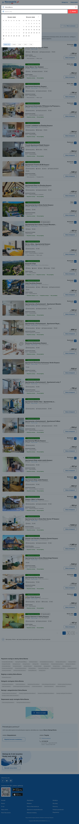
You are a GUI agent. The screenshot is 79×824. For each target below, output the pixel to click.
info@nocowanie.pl (46, 738)
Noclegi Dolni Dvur (67, 666)
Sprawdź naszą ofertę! (10, 768)
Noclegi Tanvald (37, 666)
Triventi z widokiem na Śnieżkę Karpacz (39, 125)
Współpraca (30, 800)
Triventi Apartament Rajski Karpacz (37, 145)
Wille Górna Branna (6, 686)
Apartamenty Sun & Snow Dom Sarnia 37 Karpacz (42, 519)
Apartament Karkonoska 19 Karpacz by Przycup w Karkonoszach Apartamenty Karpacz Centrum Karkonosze (42, 108)
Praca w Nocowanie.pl (33, 806)
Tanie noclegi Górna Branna (8, 702)
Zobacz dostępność (70, 57)
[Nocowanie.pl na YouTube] (6, 780)
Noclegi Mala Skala (6, 666)
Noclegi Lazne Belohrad (7, 668)
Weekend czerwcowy (44, 817)
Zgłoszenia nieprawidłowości (35, 809)
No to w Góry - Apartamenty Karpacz (37, 244)
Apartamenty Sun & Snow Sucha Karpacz (39, 205)
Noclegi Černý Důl (6, 664)
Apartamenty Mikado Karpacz (35, 441)
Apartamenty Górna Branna (33, 684)
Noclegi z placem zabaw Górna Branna (10, 695)
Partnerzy (55, 806)
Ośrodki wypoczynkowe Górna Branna (21, 686)
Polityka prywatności (58, 809)
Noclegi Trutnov (26, 664)
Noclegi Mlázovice (32, 670)
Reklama (29, 803)
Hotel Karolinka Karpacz (33, 283)
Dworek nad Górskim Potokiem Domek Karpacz (41, 538)
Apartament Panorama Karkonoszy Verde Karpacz (42, 362)
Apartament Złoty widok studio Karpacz (38, 460)
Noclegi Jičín (35, 664)
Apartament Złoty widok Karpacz (36, 480)
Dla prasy (55, 803)
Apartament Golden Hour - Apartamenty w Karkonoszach (39, 403)
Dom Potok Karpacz (33, 597)
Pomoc (3, 803)
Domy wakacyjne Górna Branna (48, 684)
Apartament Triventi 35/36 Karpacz (37, 164)
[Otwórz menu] (3, 2)
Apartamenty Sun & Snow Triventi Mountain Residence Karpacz (40, 225)
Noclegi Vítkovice (27, 666)
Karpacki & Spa (30, 263)
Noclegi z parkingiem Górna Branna (64, 693)
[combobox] (37, 7)
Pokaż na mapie (34, 49)
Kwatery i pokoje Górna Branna (64, 684)
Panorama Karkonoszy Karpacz (36, 343)
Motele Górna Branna (60, 686)
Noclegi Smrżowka (17, 666)
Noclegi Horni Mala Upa (43, 668)
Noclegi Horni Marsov (70, 664)
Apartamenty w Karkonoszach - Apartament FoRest (42, 421)
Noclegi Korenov (16, 664)
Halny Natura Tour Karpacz (34, 67)
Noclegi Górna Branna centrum (23, 702)
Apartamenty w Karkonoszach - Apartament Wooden (43, 304)
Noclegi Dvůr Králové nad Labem (58, 668)
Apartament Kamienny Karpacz (36, 86)
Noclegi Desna (47, 666)
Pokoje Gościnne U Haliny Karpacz (37, 616)
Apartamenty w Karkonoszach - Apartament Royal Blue (42, 324)
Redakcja (55, 800)
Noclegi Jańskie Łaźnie (61, 661)
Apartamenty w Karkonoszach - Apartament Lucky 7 (43, 382)
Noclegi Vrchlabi (72, 661)
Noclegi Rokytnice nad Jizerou (46, 661)
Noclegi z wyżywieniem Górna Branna (27, 693)
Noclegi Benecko (44, 664)
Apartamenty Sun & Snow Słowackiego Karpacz (41, 558)
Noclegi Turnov (56, 666)
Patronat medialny (32, 812)
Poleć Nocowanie (6, 812)
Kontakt (3, 800)
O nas (2, 806)
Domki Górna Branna (49, 686)
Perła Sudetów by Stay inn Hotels (36, 47)
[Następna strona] (77, 633)
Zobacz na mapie (41, 713)
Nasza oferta (4, 809)
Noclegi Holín (42, 670)
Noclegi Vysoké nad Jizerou (19, 670)
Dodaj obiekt (74, 2)
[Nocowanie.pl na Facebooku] (2, 780)
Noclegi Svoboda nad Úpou (57, 664)
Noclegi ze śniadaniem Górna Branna (46, 693)
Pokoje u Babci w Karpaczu (34, 499)
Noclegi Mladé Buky (72, 668)
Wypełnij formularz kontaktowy (13, 739)
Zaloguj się (65, 2)
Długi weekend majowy (30, 817)
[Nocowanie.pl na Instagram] (10, 780)
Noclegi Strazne (32, 668)
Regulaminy (56, 812)
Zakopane (51, 817)
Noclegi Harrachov (33, 661)
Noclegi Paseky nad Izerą (20, 668)
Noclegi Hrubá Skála (6, 670)
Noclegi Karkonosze (6, 677)
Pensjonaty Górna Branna (7, 684)
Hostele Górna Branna (37, 686)
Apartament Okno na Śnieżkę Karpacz (38, 185)
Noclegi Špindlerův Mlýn (7, 661)
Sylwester (38, 817)
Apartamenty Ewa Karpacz (34, 577)
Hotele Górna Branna (20, 684)
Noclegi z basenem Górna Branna (9, 693)
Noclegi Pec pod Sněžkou (21, 661)
